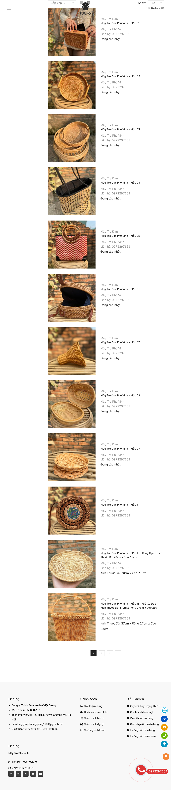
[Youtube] (40, 774)
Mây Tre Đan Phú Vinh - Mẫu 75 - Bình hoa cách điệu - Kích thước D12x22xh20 (152, 42)
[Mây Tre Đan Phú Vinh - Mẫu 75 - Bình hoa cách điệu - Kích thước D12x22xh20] (134, 46)
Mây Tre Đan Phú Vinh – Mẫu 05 (120, 235)
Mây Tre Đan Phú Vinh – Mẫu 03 (120, 129)
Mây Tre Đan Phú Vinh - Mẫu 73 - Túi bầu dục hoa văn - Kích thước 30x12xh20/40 (152, 74)
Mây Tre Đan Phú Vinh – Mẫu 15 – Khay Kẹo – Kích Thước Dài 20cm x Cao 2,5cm (131, 555)
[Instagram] (26, 774)
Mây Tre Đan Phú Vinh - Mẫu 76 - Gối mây (152, 26)
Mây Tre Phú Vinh (112, 29)
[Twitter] (33, 774)
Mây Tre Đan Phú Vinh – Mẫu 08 (120, 395)
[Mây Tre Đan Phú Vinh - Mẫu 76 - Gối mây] (134, 30)
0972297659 (32, 728)
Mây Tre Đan (109, 19)
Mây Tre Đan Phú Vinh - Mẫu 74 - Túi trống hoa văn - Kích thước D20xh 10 (152, 58)
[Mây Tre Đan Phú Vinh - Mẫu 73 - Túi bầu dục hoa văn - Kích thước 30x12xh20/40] (134, 78)
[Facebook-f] (11, 774)
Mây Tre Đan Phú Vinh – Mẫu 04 (120, 182)
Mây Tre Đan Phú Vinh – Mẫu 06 (120, 289)
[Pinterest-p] (18, 774)
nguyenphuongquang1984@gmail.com (41, 724)
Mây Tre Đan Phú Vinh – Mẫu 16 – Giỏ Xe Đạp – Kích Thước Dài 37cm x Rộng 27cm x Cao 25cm (130, 605)
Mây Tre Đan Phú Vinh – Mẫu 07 (120, 342)
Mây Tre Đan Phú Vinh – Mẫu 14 (120, 504)
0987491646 (50, 728)
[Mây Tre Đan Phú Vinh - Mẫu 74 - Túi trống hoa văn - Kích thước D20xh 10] (134, 62)
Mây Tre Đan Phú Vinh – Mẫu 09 (120, 448)
